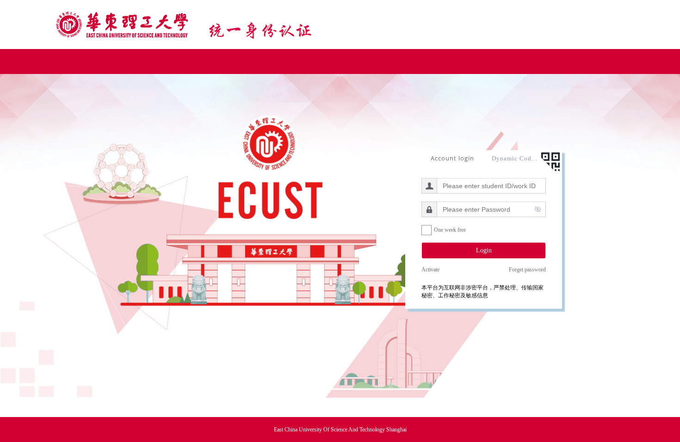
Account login (452, 157)
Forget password (527, 269)
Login (484, 249)
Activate (430, 269)
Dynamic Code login (515, 157)
